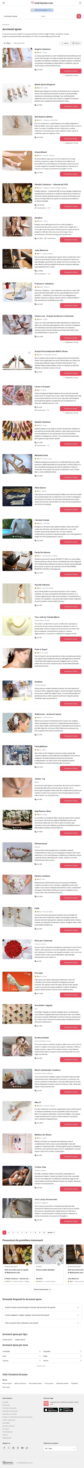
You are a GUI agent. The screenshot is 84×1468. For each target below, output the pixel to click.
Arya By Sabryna (42, 585)
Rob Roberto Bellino (44, 117)
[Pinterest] (13, 1448)
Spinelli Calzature (43, 422)
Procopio (39, 973)
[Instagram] (18, 1448)
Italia (50, 1448)
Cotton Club (40, 1167)
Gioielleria (74, 1383)
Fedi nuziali (6, 1387)
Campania (46, 1351)
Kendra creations (42, 876)
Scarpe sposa (7, 1340)
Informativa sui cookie (9, 1414)
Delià (37, 908)
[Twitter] (9, 1448)
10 (44, 1233)
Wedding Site (6, 1438)
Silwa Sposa (40, 488)
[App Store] (51, 1411)
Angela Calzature (43, 49)
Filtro (8, 43)
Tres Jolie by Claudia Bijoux (47, 617)
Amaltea (38, 682)
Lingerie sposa (20, 1340)
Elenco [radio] (66, 43)
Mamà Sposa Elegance (45, 84)
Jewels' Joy (40, 779)
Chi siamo (5, 1429)
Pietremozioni (41, 843)
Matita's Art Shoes (43, 1135)
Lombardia (6, 1351)
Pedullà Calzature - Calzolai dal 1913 (51, 184)
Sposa (4, 1380)
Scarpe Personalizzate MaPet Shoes (51, 351)
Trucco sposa (48, 1383)
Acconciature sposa (35, 1383)
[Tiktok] (27, 1448)
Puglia (45, 1356)
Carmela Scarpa (42, 520)
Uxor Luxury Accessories (46, 1199)
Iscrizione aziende (8, 1426)
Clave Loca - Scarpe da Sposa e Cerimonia (54, 316)
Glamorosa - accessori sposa (48, 714)
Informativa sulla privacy (10, 1411)
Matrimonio (6, 25)
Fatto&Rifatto (41, 746)
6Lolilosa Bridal (42, 1038)
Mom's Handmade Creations (48, 1070)
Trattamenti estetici (62, 1383)
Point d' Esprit (41, 649)
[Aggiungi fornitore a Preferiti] (29, 51)
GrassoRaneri (41, 152)
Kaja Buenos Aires (43, 811)
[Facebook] (4, 1448)
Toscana (5, 1361)
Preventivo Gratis (70, 71)
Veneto (45, 1361)
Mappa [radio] (77, 43)
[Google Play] (66, 1411)
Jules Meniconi (41, 250)
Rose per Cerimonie (43, 940)
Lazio (4, 1356)
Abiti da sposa (7, 1383)
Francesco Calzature (44, 283)
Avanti (50, 1233)
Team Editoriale (7, 1432)
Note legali (6, 1405)
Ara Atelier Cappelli (43, 1005)
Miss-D (38, 1102)
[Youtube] (22, 1448)
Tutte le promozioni (40, 1289)
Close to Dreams (42, 386)
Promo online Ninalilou (45, 1270)
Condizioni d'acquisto (9, 1408)
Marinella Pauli (41, 455)
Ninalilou (39, 218)
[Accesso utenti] (80, 3)
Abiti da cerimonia (20, 1383)
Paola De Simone (42, 552)
